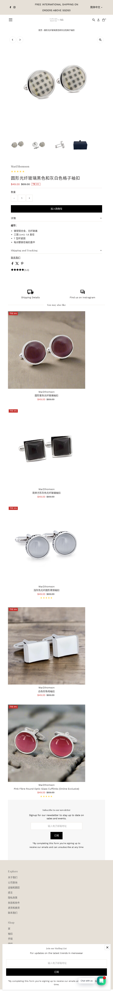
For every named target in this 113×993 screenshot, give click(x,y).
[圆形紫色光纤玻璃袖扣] (46, 350)
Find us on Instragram (82, 297)
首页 (40, 30)
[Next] (20, 39)
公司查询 (12, 882)
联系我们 (15, 258)
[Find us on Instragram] (82, 293)
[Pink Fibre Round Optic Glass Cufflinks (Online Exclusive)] (46, 743)
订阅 (56, 835)
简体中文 (95, 7)
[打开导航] (10, 20)
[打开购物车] (103, 20)
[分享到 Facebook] (13, 264)
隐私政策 (12, 897)
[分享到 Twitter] (17, 264)
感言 (10, 892)
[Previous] (12, 39)
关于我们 (12, 877)
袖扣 (10, 933)
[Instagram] (14, 7)
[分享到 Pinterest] (22, 264)
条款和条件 (14, 902)
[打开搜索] (93, 20)
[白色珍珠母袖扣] (46, 646)
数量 (13, 192)
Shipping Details (30, 297)
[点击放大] (100, 40)
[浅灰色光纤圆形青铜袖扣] (46, 544)
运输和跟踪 (14, 887)
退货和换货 (14, 907)
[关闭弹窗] (107, 947)
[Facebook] (10, 7)
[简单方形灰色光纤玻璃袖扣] (46, 447)
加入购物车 (56, 208)
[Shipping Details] (30, 293)
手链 (10, 938)
